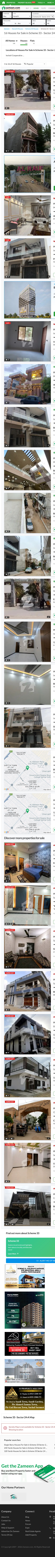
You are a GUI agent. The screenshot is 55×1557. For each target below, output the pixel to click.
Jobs (3, 1524)
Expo (27, 1528)
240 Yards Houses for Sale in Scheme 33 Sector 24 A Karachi (26, 1448)
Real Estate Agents (33, 1531)
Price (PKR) (6, 20)
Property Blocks (26, 2)
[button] (7, 16)
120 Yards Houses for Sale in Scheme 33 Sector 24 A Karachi (26, 1451)
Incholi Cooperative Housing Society (15, 55)
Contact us (6, 1520)
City (14, 13)
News (27, 1520)
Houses (23, 41)
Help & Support (7, 1528)
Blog (27, 1517)
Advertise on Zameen (10, 1531)
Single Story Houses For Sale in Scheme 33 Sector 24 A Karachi (26, 1445)
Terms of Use (6, 1535)
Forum (28, 1524)
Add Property (31, 1535)
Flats (32, 41)
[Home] (3, 2)
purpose (6, 13)
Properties (11, 2)
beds (34, 20)
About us (5, 1517)
